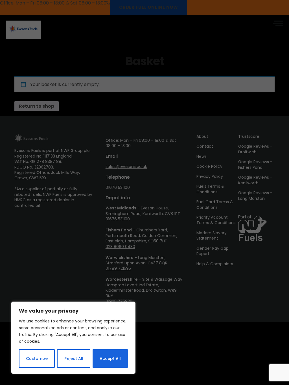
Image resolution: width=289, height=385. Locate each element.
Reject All (73, 358)
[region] (73, 338)
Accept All (110, 358)
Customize (37, 358)
